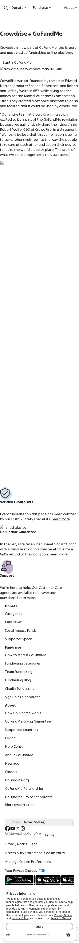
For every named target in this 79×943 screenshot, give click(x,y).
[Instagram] (22, 828)
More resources (17, 805)
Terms (49, 835)
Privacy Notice (16, 844)
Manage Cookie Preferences (28, 862)
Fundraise (40, 7)
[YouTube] (12, 828)
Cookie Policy (54, 853)
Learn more (60, 519)
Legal (34, 844)
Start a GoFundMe (17, 62)
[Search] (5, 7)
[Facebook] (7, 828)
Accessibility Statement (23, 853)
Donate (17, 7)
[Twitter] (17, 828)
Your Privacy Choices (21, 870)
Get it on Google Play (18, 880)
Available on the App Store (52, 880)
